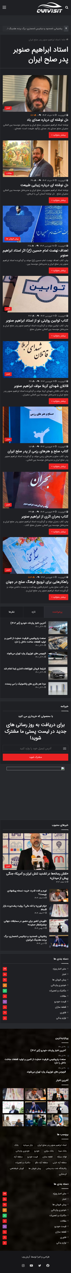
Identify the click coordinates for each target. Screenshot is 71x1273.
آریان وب (26, 1257)
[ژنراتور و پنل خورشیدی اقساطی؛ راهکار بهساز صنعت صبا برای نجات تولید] (35, 1120)
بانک (16, 1145)
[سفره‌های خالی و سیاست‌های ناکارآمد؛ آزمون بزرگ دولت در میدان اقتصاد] (13, 1107)
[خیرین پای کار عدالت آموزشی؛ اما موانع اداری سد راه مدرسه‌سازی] (13, 1120)
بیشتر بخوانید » (58, 135)
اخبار (64, 974)
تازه (34, 612)
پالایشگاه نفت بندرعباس (56, 1168)
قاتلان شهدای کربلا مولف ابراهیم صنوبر (41, 386)
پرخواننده (57, 612)
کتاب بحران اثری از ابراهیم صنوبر (45, 516)
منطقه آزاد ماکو (41, 1162)
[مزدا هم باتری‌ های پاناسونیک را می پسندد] (57, 688)
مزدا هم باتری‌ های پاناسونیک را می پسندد (25, 684)
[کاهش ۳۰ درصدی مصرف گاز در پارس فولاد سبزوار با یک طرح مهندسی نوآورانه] (57, 1120)
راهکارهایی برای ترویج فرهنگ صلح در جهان (37, 582)
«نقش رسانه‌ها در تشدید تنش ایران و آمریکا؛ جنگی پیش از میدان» (37, 875)
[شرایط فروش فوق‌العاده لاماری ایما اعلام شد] (57, 673)
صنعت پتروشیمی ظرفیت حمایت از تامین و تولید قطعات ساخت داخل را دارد (25, 640)
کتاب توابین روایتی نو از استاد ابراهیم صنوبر (37, 320)
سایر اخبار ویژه (59, 969)
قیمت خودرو (60, 1001)
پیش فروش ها (59, 980)
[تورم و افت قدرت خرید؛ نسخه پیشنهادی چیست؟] (58, 895)
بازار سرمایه (28, 1145)
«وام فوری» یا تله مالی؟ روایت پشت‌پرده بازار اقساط (25, 907)
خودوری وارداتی (58, 985)
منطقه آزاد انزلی (60, 1162)
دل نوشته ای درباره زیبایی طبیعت (44, 185)
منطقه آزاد (18, 1156)
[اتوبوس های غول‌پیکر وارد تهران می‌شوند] (57, 658)
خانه (64, 40)
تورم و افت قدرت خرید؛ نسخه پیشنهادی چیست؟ (27, 892)
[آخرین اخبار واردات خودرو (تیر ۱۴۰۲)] (57, 627)
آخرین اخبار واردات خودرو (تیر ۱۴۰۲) (28, 623)
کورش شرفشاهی (17, 1168)
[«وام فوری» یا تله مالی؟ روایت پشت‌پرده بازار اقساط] (58, 910)
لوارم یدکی (61, 1018)
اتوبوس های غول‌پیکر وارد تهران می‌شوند (26, 653)
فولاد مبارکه (62, 1156)
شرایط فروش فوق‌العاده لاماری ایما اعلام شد (25, 668)
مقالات (63, 996)
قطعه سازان (60, 1007)
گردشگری (63, 1174)
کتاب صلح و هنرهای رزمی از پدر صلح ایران (38, 451)
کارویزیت (62, 115)
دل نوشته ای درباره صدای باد (47, 119)
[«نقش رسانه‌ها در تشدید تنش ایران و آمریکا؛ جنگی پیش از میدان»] (57, 1094)
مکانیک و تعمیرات (57, 991)
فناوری (63, 1012)
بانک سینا (62, 1151)
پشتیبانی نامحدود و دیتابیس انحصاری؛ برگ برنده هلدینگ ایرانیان (25, 938)
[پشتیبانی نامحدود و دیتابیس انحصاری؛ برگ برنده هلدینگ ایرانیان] (58, 941)
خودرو (36, 1151)
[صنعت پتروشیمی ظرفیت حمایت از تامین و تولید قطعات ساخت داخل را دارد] (57, 642)
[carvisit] (49, 7)
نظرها (12, 612)
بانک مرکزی (49, 1151)
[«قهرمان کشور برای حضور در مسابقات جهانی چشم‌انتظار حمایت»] (58, 925)
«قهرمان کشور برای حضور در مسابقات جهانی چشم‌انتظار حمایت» (25, 923)
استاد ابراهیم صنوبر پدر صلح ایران (52, 1145)
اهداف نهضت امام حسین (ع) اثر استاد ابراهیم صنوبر (35, 253)
